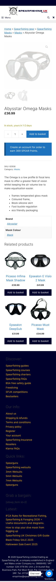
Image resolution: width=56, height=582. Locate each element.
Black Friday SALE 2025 (19, 539)
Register (10, 431)
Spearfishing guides (17, 365)
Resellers (11, 444)
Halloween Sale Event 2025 (21, 544)
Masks (18, 32)
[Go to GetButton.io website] (49, 579)
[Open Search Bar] (48, 17)
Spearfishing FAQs (16, 378)
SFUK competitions (17, 391)
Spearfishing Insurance (19, 439)
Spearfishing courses (18, 370)
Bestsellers (12, 396)
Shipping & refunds (17, 418)
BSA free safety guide (18, 383)
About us (11, 413)
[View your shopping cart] (53, 17)
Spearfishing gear (24, 29)
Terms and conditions (18, 422)
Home (7, 29)
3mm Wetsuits (14, 471)
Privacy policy (13, 426)
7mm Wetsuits (14, 480)
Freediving (12, 387)
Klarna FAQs (13, 448)
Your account (13, 435)
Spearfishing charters (18, 374)
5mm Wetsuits (14, 476)
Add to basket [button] (15, 292)
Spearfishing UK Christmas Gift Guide (27, 535)
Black (10, 235)
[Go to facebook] (49, 573)
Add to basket (37, 134)
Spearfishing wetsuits (18, 467)
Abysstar (12, 223)
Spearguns (12, 463)
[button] (46, 46)
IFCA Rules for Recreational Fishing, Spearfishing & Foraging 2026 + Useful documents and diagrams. (26, 519)
